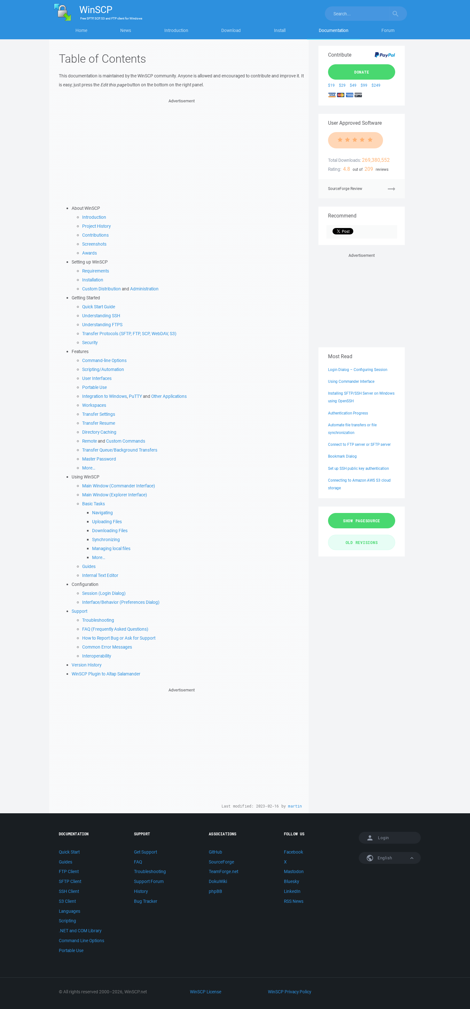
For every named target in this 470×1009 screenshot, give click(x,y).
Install (280, 30)
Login (383, 837)
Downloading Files (110, 530)
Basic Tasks (93, 504)
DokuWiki (218, 881)
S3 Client (67, 901)
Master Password (99, 459)
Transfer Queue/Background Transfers (119, 450)
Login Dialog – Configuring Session (357, 369)
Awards (89, 253)
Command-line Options (104, 360)
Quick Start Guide (98, 307)
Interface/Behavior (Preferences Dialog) (121, 602)
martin (295, 806)
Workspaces (94, 405)
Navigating (102, 513)
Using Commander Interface (351, 381)
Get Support (145, 852)
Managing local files (111, 548)
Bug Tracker (145, 901)
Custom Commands (125, 441)
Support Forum (149, 881)
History (141, 891)
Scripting (67, 921)
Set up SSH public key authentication (358, 468)
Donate (361, 72)
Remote (89, 441)
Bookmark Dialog (342, 456)
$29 (342, 85)
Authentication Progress (348, 413)
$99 (364, 85)
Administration (144, 289)
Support (79, 611)
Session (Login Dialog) (104, 593)
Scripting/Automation (103, 369)
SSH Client (69, 891)
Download (231, 30)
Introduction (176, 30)
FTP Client (69, 871)
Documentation (334, 30)
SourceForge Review (345, 188)
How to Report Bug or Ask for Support (118, 638)
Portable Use (94, 387)
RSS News (293, 901)
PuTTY (135, 396)
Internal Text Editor (100, 575)
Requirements (95, 271)
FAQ (138, 862)
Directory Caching (99, 432)
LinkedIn (292, 891)
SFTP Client (70, 881)
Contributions (95, 235)
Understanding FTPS (102, 324)
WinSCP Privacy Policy (289, 992)
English (384, 858)
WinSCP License (205, 992)
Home (81, 30)
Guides (89, 566)
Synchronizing (106, 539)
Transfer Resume (98, 423)
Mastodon (294, 871)
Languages (69, 911)
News (125, 30)
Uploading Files (107, 521)
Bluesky (291, 881)
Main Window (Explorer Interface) (114, 495)
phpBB (215, 891)
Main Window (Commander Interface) (118, 486)
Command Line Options (81, 940)
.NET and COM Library (80, 931)
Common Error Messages (107, 647)
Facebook (293, 852)
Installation (92, 280)
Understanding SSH (101, 316)
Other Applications (169, 396)
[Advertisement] (181, 149)
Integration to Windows (104, 396)
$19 (331, 85)
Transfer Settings (98, 414)
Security (90, 342)
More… (88, 468)
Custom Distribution (101, 289)
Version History (86, 665)
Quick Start (69, 852)
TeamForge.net (223, 871)
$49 (353, 85)
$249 (376, 85)
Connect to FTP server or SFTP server (359, 444)
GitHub (215, 852)
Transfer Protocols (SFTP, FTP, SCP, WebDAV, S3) (129, 333)
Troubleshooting (98, 620)
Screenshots (94, 244)
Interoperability (96, 656)
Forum (388, 30)
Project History (96, 226)
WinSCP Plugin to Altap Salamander (106, 674)
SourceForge (221, 862)
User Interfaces (97, 378)
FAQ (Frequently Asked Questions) (115, 629)
